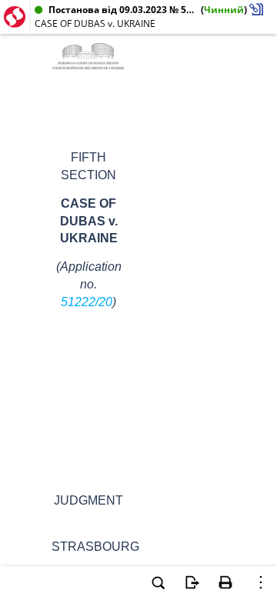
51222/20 (86, 301)
